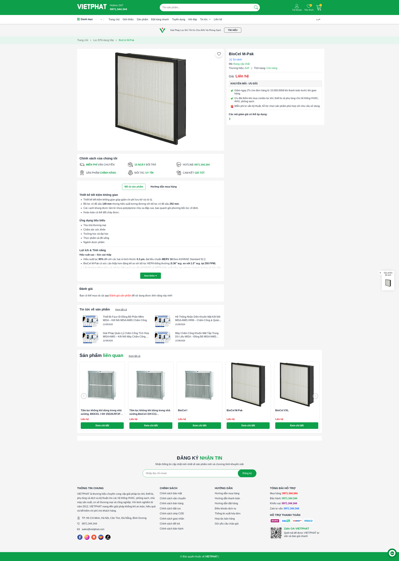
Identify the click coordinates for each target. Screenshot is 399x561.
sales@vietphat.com (93, 529)
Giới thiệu (128, 19)
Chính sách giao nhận (172, 518)
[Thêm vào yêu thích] (219, 54)
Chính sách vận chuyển (173, 498)
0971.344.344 (89, 523)
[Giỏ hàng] (319, 7)
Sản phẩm (142, 19)
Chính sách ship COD (172, 513)
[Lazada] (101, 537)
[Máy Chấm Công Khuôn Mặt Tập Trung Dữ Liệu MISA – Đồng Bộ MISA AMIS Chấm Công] (163, 337)
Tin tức (204, 19)
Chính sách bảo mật (171, 493)
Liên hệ (218, 19)
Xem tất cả (121, 309)
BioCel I (182, 410)
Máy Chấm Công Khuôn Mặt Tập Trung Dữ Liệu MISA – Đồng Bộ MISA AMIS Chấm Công (197, 336)
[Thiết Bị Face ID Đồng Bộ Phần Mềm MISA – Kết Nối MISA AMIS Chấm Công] (90, 321)
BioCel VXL (282, 410)
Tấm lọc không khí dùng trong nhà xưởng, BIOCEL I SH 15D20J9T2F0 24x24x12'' (101, 414)
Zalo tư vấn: (284, 508)
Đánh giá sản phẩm (120, 295)
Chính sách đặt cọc (170, 508)
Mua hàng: (284, 493)
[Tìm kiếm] (256, 7)
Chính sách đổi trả (170, 523)
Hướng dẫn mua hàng (227, 493)
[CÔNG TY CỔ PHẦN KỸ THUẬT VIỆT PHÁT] (92, 7)
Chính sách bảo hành (171, 528)
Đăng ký (247, 473)
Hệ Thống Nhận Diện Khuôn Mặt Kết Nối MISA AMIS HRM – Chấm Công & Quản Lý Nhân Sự (197, 320)
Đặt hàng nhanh (160, 19)
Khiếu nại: (283, 503)
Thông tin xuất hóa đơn (227, 513)
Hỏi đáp (192, 19)
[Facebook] (80, 537)
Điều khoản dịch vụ (225, 508)
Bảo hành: (283, 498)
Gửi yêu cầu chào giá (226, 523)
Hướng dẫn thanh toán (227, 498)
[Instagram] (87, 537)
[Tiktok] (108, 537)
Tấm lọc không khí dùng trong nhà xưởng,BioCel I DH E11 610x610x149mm (149, 414)
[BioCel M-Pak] (388, 283)
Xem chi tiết (102, 425)
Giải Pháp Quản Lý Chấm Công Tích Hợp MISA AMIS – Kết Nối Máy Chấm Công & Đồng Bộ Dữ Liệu (126, 336)
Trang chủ (114, 19)
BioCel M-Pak (235, 410)
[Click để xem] (150, 98)
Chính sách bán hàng (171, 503)
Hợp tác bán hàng (225, 518)
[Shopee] (94, 537)
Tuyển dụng (178, 19)
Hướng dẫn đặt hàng (226, 503)
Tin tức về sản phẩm (94, 309)
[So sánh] (274, 59)
